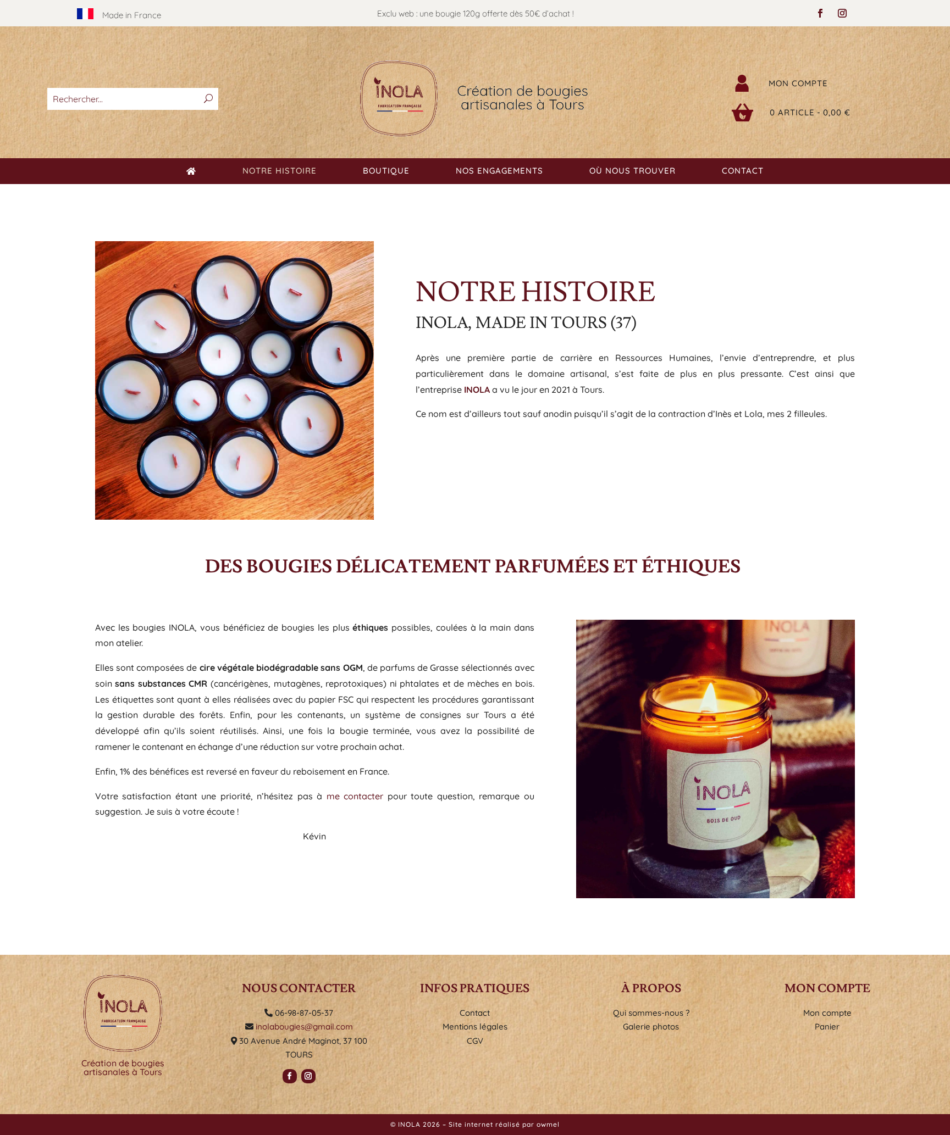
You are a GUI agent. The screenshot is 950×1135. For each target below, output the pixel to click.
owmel (548, 1124)
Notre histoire (279, 171)
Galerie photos (651, 1026)
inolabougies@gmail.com (304, 1026)
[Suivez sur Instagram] (842, 13)
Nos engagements (499, 171)
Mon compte (798, 83)
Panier (827, 1026)
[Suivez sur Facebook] (820, 13)
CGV (475, 1041)
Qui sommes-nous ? (651, 1013)
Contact (743, 171)
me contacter (355, 796)
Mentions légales (475, 1026)
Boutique (386, 171)
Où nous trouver (632, 171)
